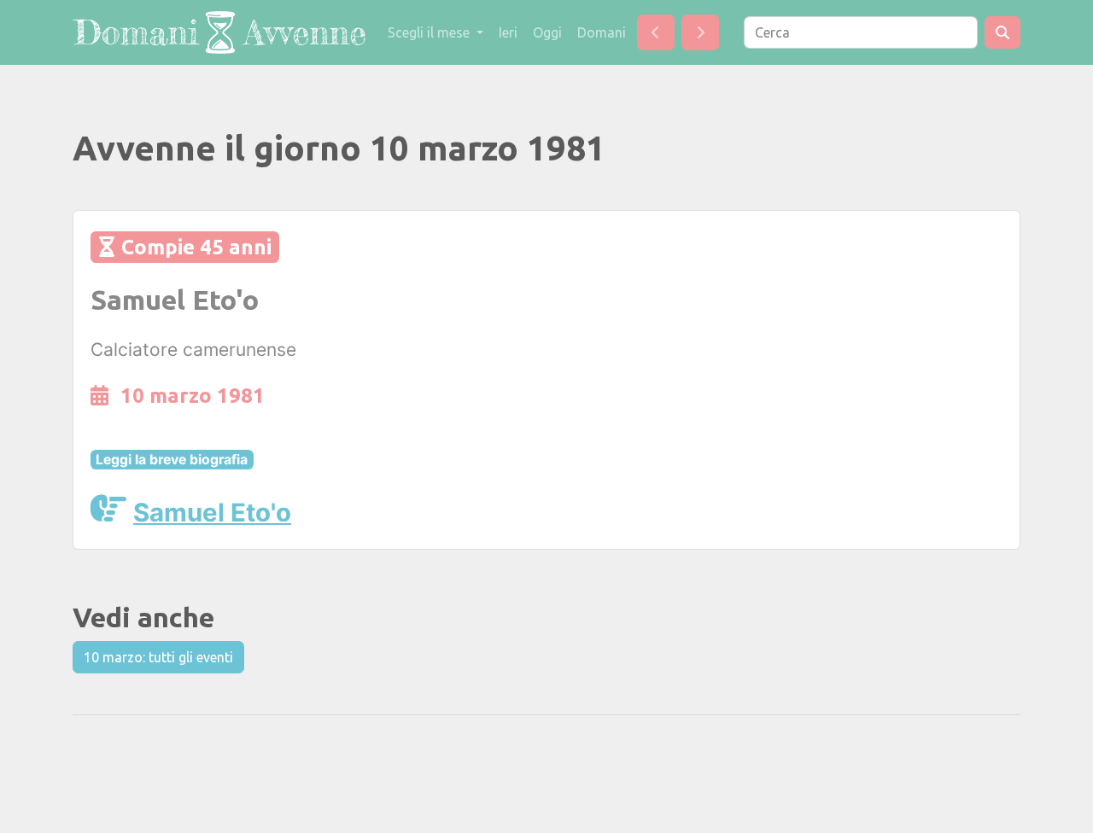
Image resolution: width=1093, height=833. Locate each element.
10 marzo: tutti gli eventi (158, 657)
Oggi (547, 32)
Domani (601, 32)
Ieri (508, 32)
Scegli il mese (430, 32)
